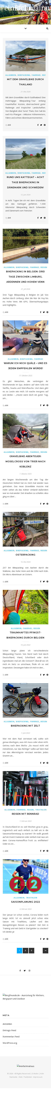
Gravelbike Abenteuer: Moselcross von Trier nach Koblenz (26, 461)
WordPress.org (10, 1043)
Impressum (37, 1077)
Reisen (44, 267)
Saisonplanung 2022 (25, 902)
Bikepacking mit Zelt (25, 726)
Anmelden (7, 1024)
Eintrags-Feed (9, 1030)
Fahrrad (36, 75)
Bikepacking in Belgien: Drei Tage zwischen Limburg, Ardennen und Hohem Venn (25, 276)
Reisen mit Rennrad (25, 814)
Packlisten (28, 1077)
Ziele (20, 1077)
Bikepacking (24, 75)
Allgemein (10, 75)
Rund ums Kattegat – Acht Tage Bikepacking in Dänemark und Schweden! (25, 182)
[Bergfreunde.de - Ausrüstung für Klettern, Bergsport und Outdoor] (25, 997)
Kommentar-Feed (11, 1036)
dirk (9, 125)
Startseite (13, 1077)
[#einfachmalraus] (25, 12)
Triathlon (41, 810)
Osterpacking (25, 554)
